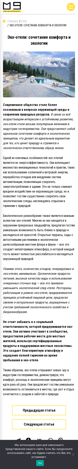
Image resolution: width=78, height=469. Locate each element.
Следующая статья (39, 424)
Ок (40, 463)
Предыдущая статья (39, 410)
